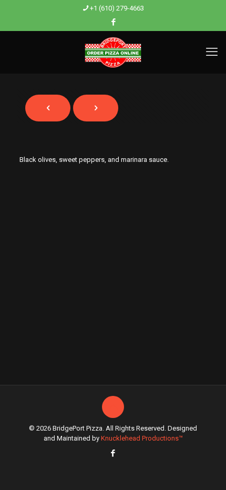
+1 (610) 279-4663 (117, 8)
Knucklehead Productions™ (142, 438)
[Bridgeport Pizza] (113, 52)
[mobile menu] (212, 52)
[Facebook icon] (113, 22)
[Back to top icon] (113, 407)
